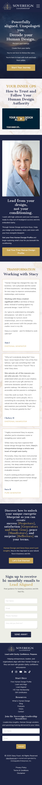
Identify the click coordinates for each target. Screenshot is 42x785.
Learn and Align (21, 684)
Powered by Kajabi (21, 779)
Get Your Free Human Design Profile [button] (21, 251)
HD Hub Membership (21, 690)
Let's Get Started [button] (21, 560)
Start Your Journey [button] (21, 67)
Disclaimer (21, 773)
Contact (21, 711)
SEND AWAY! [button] (21, 634)
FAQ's (21, 709)
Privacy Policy (21, 767)
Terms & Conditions (21, 770)
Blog (21, 703)
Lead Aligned (21, 687)
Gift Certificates (21, 692)
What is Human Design (21, 701)
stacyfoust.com (11, 758)
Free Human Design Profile (21, 682)
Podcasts (21, 706)
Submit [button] (21, 746)
